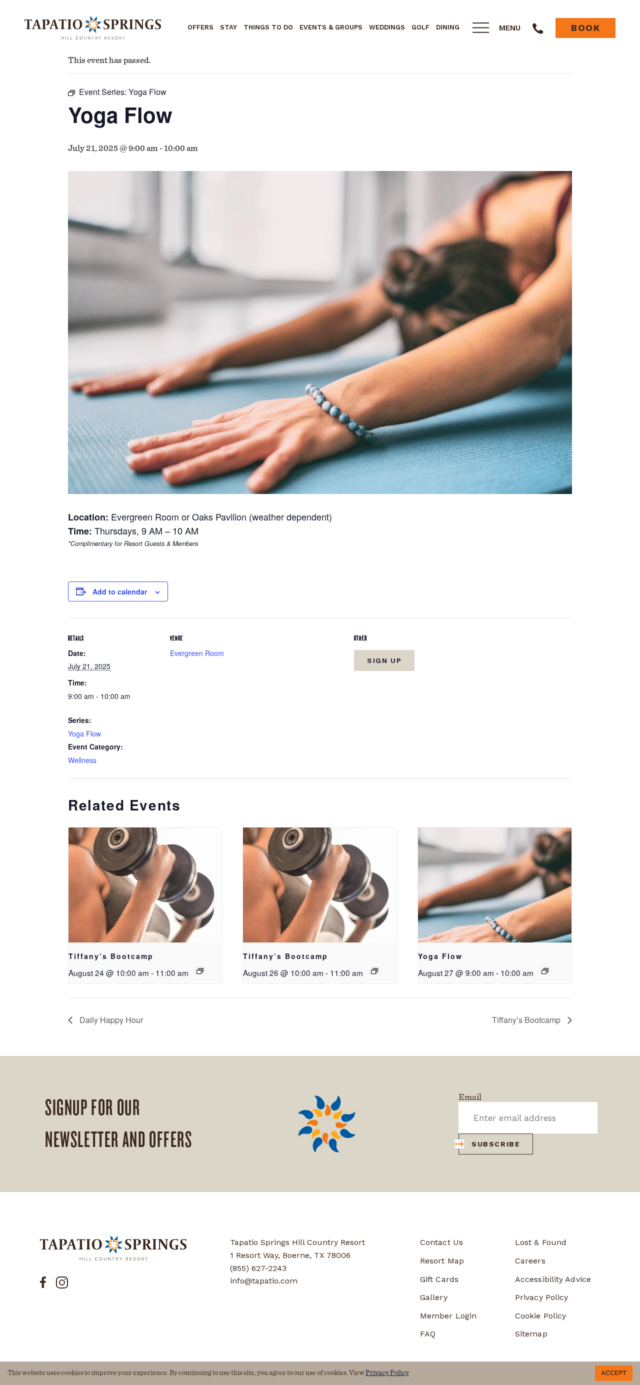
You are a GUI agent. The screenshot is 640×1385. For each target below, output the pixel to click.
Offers (201, 27)
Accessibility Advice (553, 1279)
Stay (228, 27)
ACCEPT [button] (613, 1373)
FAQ (428, 1333)
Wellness (82, 760)
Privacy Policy (541, 1297)
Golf (421, 27)
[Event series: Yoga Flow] (545, 971)
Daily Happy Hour (110, 1020)
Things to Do (268, 27)
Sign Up (384, 660)
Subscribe (496, 1144)
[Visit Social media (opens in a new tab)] (43, 1282)
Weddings (387, 27)
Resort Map (442, 1261)
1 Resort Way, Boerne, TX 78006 (290, 1255)
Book (585, 27)
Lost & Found (540, 1242)
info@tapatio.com (264, 1281)
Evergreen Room (197, 653)
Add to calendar (119, 591)
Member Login (448, 1315)
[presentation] (145, 885)
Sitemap (531, 1333)
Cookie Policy (540, 1315)
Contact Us (441, 1242)
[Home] (92, 27)
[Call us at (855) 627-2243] (538, 28)
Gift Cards (439, 1279)
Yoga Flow (84, 733)
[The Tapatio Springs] (113, 1248)
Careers (530, 1261)
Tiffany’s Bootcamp (111, 956)
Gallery (434, 1297)
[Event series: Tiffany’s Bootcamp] (200, 971)
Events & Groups (331, 27)
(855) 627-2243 (258, 1268)
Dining (448, 27)
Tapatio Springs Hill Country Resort (297, 1242)
